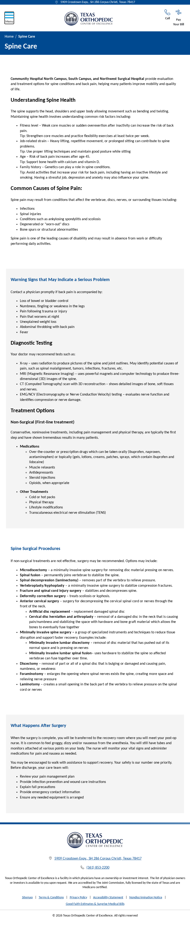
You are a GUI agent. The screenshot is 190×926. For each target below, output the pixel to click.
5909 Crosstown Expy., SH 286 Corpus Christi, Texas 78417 (97, 2)
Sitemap (27, 897)
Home (9, 37)
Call (167, 18)
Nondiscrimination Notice (145, 897)
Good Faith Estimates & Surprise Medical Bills (95, 904)
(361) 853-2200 (97, 868)
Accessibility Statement (108, 897)
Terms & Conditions (51, 897)
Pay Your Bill (178, 22)
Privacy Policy (78, 897)
